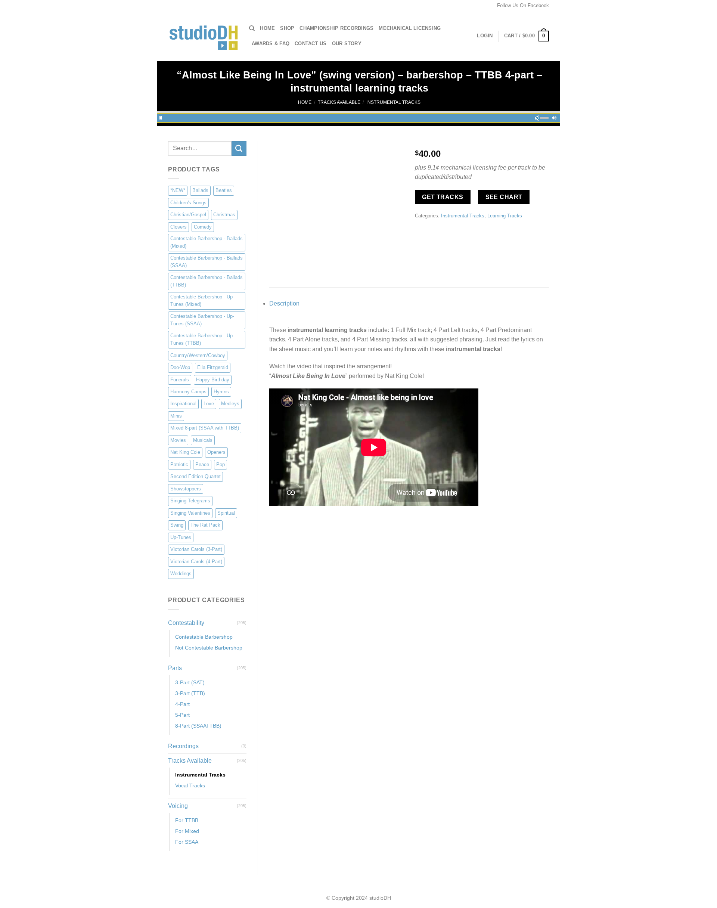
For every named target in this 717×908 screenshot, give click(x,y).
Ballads (200, 190)
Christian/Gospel (188, 214)
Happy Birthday (212, 379)
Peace (202, 464)
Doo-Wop (180, 367)
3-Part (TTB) (190, 693)
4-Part (182, 704)
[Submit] (239, 148)
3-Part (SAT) (190, 682)
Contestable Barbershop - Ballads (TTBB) (206, 281)
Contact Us (311, 43)
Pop (220, 464)
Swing (176, 525)
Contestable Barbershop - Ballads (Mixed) (206, 242)
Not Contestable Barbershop (208, 648)
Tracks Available (339, 102)
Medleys (230, 403)
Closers (178, 227)
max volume (554, 117)
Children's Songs (188, 202)
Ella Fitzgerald (212, 367)
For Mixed (187, 831)
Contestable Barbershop (204, 637)
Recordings (183, 746)
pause (161, 117)
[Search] (252, 28)
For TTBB (186, 820)
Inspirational (183, 403)
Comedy (203, 227)
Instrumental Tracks (393, 102)
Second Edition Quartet (195, 476)
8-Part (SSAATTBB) (198, 726)
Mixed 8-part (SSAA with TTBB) (204, 428)
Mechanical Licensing (410, 28)
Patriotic (179, 464)
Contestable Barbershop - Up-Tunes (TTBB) (202, 339)
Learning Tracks (504, 216)
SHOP (287, 28)
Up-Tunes (180, 537)
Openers (216, 452)
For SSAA (186, 842)
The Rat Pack (205, 525)
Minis (176, 416)
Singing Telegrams (190, 500)
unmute (539, 117)
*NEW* (177, 190)
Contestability (186, 623)
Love (209, 403)
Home (267, 28)
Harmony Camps (188, 391)
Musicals (202, 440)
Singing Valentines (190, 513)
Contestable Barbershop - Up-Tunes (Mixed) (202, 300)
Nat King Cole (185, 452)
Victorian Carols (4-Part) (196, 561)
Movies (178, 440)
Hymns (221, 391)
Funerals (179, 379)
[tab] (409, 304)
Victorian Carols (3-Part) (196, 549)
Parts (175, 668)
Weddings (181, 573)
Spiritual (226, 513)
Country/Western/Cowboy (197, 355)
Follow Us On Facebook (523, 5)
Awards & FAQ (270, 43)
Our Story (346, 43)
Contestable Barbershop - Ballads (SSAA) (206, 261)
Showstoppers (185, 489)
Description (284, 303)
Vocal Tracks (190, 785)
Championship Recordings (336, 28)
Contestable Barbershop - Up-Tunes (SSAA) (202, 319)
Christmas (224, 214)
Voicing (178, 806)
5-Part (182, 715)
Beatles (223, 190)
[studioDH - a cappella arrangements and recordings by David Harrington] (203, 36)
